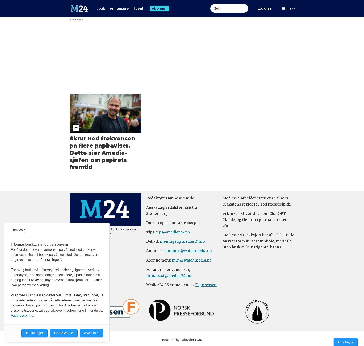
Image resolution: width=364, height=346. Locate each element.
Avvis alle (91, 333)
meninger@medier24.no (182, 241)
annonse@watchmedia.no (188, 250)
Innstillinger (345, 342)
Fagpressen (206, 285)
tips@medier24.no (173, 232)
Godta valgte (63, 333)
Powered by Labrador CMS (182, 340)
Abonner (159, 9)
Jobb (101, 9)
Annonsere (119, 9)
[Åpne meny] (289, 8)
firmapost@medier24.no (168, 275)
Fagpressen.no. (22, 315)
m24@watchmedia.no (191, 260)
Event (138, 9)
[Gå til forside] (79, 8)
